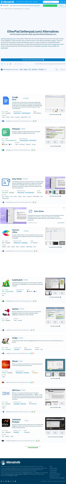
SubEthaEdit (4, 48)
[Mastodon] (6, 481)
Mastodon (8, 474)
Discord (37, 472)
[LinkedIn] (15, 481)
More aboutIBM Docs (54, 407)
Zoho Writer (44, 46)
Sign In (61, 1)
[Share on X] (5, 64)
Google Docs (56, 44)
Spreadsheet (24, 242)
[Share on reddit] (8, 64)
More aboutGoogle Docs (54, 114)
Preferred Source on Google (57, 478)
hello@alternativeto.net (27, 472)
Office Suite (23, 403)
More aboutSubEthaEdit (54, 297)
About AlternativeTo (55, 474)
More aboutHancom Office (54, 247)
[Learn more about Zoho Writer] (6, 182)
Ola (9, 468)
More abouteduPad (54, 326)
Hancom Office (52, 46)
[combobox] (51, 2)
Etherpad (37, 46)
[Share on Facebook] (2, 64)
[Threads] (10, 481)
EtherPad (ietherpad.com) (8, 38)
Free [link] (30, 69)
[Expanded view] (56, 69)
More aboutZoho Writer (55, 196)
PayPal (15, 475)
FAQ (51, 466)
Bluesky (11, 474)
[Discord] (1, 481)
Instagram (20, 474)
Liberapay (11, 475)
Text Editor (19, 291)
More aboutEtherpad (54, 146)
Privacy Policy (53, 470)
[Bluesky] (8, 481)
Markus (13, 468)
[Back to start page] (8, 2)
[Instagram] (13, 481)
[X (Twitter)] (3, 481)
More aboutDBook (54, 378)
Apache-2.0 (13, 140)
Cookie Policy (53, 472)
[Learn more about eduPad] (6, 312)
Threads (15, 474)
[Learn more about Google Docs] (6, 100)
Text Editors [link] (41, 69)
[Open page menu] (64, 1)
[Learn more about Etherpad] (6, 132)
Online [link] (21, 69)
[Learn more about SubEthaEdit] (6, 283)
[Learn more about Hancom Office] (6, 233)
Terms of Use (53, 468)
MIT (12, 291)
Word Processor (17, 113)
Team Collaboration (26, 113)
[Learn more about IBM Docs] (6, 393)
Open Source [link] (34, 69)
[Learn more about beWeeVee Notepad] (6, 423)
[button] (26, 98)
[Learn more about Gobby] (6, 341)
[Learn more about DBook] (6, 364)
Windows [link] (26, 69)
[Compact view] (58, 69)
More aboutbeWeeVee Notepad (54, 436)
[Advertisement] (33, 19)
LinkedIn (25, 474)
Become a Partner (54, 476)
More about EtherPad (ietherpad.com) (32, 59)
